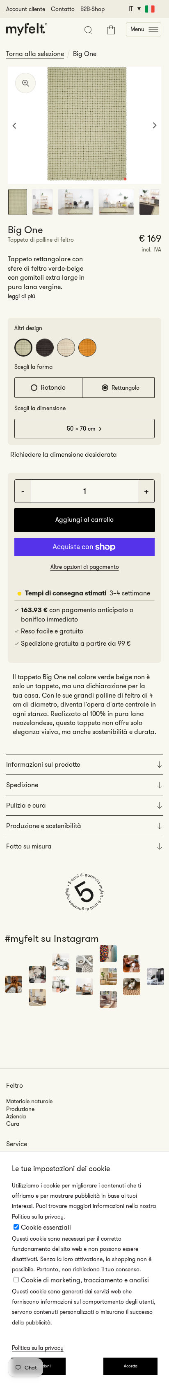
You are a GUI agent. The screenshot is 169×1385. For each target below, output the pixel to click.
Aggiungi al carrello (84, 519)
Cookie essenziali (46, 1227)
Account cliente (25, 9)
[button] (143, 29)
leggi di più (21, 296)
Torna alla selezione (35, 53)
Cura (12, 1123)
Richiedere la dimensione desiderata (63, 454)
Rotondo (53, 387)
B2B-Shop (92, 9)
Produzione (20, 1109)
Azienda (16, 1116)
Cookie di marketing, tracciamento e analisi (85, 1280)
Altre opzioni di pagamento (84, 567)
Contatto (63, 9)
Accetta (130, 1366)
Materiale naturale (29, 1101)
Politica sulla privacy (38, 1348)
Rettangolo (125, 388)
